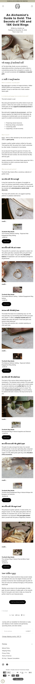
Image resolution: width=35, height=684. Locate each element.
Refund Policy (6, 648)
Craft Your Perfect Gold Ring (17, 602)
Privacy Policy (6, 653)
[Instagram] (3, 664)
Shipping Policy (6, 650)
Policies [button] (4, 644)
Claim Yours (6, 241)
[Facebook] (7, 664)
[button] (3, 6)
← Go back (5, 611)
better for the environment (18, 112)
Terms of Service (6, 655)
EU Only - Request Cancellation (10, 658)
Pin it (24, 615)
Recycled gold (6, 85)
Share (18, 615)
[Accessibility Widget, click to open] (3, 681)
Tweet (12, 615)
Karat (3, 137)
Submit (28, 631)
